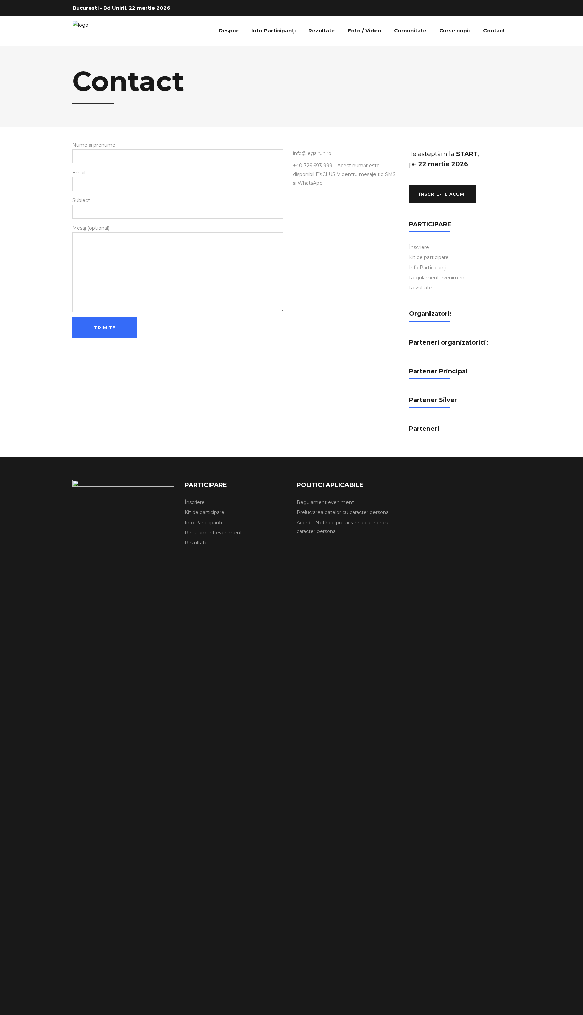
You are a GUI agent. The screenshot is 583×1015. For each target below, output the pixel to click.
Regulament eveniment (437, 278)
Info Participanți (427, 267)
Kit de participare (429, 257)
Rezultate (420, 288)
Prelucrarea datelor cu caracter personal (343, 512)
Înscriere (419, 247)
